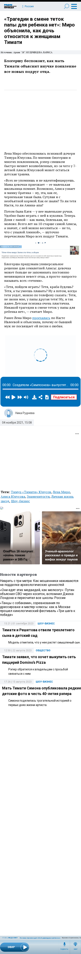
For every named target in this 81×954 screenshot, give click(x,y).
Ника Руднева (24, 413)
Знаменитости (38, 496)
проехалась (41, 318)
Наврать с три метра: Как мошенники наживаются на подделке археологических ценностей (39, 583)
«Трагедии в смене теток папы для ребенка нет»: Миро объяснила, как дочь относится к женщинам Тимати (39, 30)
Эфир (75, 949)
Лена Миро (61, 492)
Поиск (66, 6)
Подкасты (64, 949)
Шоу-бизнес (20, 501)
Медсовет (13, 938)
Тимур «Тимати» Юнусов (31, 492)
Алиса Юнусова (13, 496)
